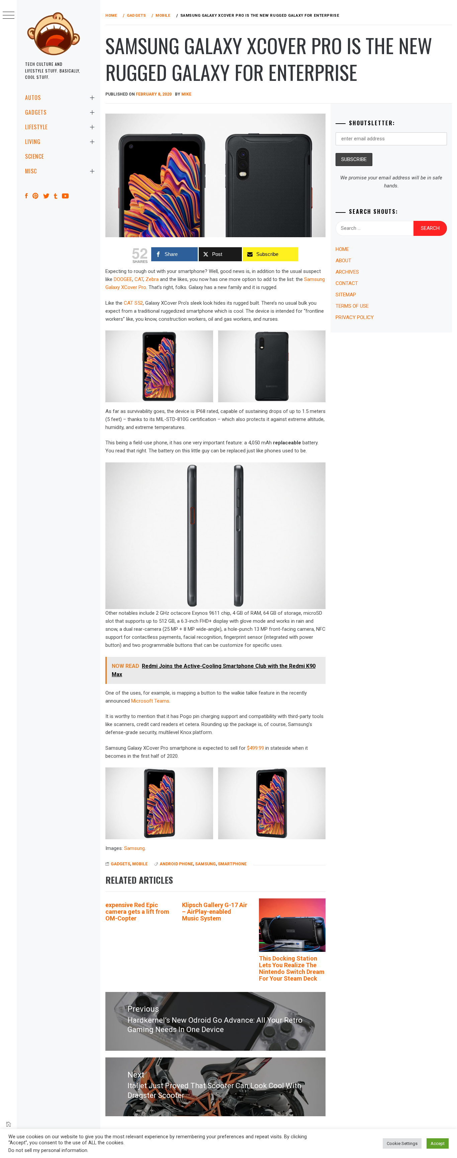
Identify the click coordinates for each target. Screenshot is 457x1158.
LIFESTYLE (36, 127)
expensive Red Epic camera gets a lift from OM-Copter (137, 911)
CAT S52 (133, 303)
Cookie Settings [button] (402, 1143)
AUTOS (33, 98)
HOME (342, 249)
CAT (138, 279)
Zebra (152, 279)
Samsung (134, 848)
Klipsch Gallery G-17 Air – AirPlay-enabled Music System (214, 911)
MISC (31, 171)
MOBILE (140, 864)
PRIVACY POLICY (355, 317)
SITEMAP (346, 295)
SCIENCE (34, 156)
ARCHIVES (347, 272)
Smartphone (232, 864)
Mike (186, 94)
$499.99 (255, 748)
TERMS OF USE (352, 306)
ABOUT (343, 261)
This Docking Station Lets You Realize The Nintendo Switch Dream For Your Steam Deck (292, 968)
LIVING (32, 142)
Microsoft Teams (150, 701)
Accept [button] (438, 1143)
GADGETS (36, 112)
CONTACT (347, 283)
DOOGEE (123, 279)
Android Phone (176, 864)
